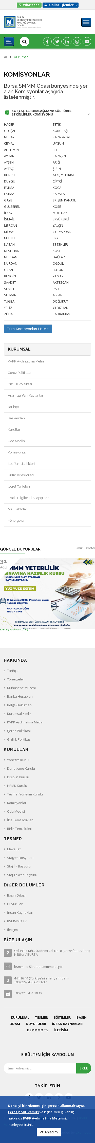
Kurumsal (21, 57)
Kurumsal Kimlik (19, 713)
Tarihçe (13, 407)
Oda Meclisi (16, 441)
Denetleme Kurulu (21, 768)
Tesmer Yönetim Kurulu (25, 794)
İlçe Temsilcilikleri (21, 464)
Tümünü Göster (84, 548)
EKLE (84, 1068)
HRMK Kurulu (17, 785)
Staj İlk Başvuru (19, 866)
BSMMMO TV (17, 921)
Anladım (51, 1132)
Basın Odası (16, 895)
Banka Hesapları (20, 696)
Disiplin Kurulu (18, 777)
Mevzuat (14, 849)
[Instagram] (77, 41)
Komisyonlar (17, 452)
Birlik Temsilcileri (21, 475)
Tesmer (41, 1017)
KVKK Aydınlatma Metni (26, 361)
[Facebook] (47, 41)
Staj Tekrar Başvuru (22, 875)
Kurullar (14, 429)
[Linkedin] (67, 41)
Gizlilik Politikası (20, 384)
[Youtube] (87, 41)
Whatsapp (31, 5)
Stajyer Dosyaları (20, 857)
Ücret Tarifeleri (19, 486)
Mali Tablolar (17, 509)
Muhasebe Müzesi (21, 687)
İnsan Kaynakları (20, 912)
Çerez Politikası (19, 373)
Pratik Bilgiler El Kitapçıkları (28, 498)
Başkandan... (17, 418)
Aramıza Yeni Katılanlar (25, 395)
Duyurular (15, 904)
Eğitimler (62, 1017)
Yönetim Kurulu (18, 760)
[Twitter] (57, 41)
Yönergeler (16, 520)
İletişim (12, 929)
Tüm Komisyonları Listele (28, 328)
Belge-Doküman (19, 705)
